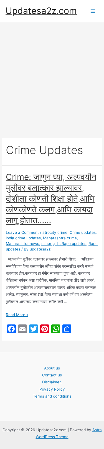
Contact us (52, 375)
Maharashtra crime (60, 238)
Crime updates (83, 232)
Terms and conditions (52, 396)
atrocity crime (54, 232)
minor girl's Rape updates (63, 243)
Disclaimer (52, 382)
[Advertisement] (52, 77)
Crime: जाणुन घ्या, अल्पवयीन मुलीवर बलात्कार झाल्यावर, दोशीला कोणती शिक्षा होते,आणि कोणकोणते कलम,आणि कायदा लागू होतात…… (51, 198)
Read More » (17, 314)
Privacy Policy (52, 389)
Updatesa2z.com (41, 10)
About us (52, 368)
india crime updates (23, 238)
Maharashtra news (22, 243)
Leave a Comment (22, 232)
